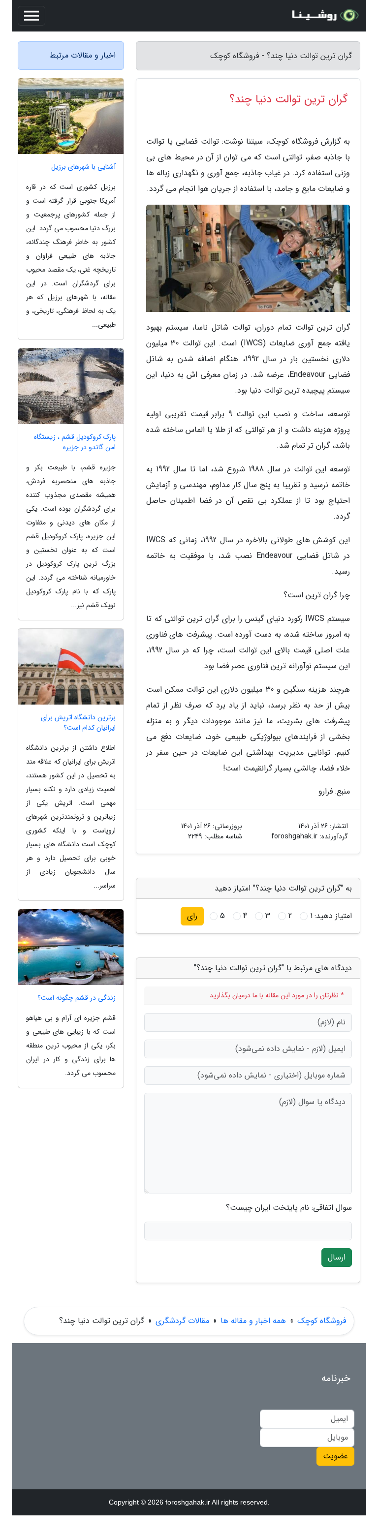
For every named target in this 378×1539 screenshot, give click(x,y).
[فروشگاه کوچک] (323, 16)
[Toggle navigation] (31, 16)
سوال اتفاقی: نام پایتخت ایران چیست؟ (289, 1208)
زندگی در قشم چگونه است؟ (76, 998)
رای (192, 916)
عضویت (335, 1456)
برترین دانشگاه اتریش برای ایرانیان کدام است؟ (78, 722)
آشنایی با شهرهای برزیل (83, 167)
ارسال (337, 1257)
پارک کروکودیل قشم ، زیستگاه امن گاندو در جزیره (75, 442)
